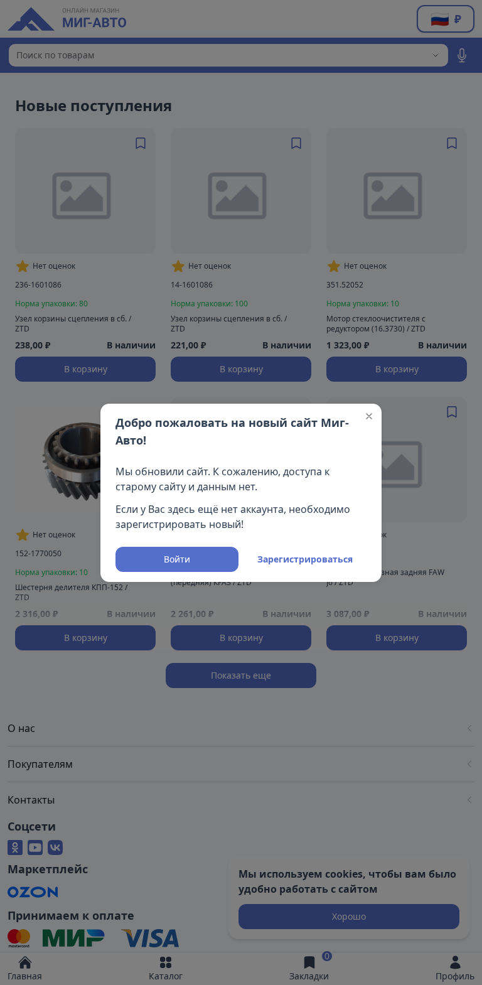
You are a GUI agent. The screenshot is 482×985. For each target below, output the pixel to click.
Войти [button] (177, 559)
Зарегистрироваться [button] (305, 559)
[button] (369, 416)
